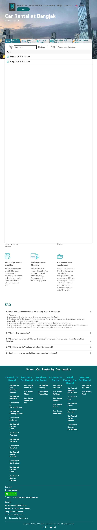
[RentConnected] (12, 10)
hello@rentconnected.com (26, 497)
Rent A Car (22, 6)
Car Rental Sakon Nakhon (72, 418)
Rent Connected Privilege (16, 505)
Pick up (11, 47)
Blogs (59, 6)
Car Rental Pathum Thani (14, 426)
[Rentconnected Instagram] (54, 528)
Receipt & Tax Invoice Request (18, 508)
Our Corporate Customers (16, 518)
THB (82, 6)
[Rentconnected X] (48, 528)
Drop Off (53, 47)
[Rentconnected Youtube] (51, 528)
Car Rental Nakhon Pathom (14, 478)
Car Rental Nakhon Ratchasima (72, 390)
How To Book (35, 6)
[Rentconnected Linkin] (46, 528)
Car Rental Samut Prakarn (14, 454)
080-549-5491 (13, 490)
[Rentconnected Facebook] (43, 528)
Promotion (50, 6)
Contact (68, 6)
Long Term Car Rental (14, 512)
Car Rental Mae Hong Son (28, 400)
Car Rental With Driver (14, 515)
